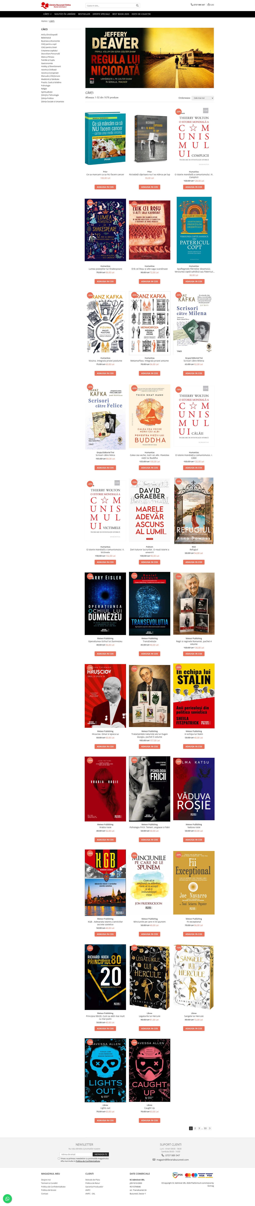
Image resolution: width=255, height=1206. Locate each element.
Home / (45, 21)
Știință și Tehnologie (50, 95)
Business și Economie (50, 41)
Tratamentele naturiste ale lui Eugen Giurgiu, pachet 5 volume (149, 735)
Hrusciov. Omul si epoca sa (105, 734)
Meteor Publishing (105, 638)
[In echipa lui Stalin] (194, 695)
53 (205, 1128)
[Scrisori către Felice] (105, 416)
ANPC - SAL (90, 1193)
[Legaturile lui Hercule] (149, 977)
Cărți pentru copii (48, 44)
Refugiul (194, 549)
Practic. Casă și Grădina (51, 82)
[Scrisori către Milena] (194, 323)
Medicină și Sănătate (50, 79)
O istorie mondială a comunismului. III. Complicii (194, 176)
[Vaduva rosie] (194, 789)
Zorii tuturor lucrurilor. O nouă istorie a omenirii (149, 551)
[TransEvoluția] (149, 604)
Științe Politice (47, 98)
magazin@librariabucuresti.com (172, 1159)
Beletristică (46, 37)
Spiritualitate (46, 92)
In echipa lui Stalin (194, 734)
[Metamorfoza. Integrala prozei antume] (149, 323)
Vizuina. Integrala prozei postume (105, 360)
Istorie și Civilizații (49, 69)
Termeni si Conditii (49, 1183)
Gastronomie (47, 63)
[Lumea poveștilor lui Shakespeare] (105, 230)
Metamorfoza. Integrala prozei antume (149, 360)
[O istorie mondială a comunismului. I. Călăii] (194, 416)
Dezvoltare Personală (50, 53)
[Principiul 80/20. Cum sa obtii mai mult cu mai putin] (105, 977)
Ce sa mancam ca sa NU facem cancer (105, 174)
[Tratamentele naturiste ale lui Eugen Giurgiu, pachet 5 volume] (149, 696)
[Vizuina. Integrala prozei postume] (105, 323)
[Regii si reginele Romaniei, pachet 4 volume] (194, 604)
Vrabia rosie (105, 827)
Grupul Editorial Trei (194, 358)
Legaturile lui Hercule (149, 1016)
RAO (194, 546)
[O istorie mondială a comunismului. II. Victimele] (105, 510)
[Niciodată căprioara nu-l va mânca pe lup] (149, 138)
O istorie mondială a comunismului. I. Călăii (193, 456)
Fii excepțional (194, 921)
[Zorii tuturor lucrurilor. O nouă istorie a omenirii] (149, 510)
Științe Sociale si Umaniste (52, 101)
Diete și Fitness (47, 57)
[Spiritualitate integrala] (149, 58)
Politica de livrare (48, 1190)
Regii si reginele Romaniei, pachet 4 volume (194, 642)
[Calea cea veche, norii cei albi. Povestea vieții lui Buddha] (149, 416)
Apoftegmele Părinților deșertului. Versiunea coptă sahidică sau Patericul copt (194, 270)
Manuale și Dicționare (50, 76)
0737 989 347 (172, 1155)
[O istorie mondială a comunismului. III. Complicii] (194, 138)
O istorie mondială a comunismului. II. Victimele (105, 551)
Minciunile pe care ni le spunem (150, 921)
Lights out (105, 1108)
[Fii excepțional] (194, 883)
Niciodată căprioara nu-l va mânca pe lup (149, 174)
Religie (44, 88)
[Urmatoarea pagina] (210, 1128)
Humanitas (194, 171)
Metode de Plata (92, 1179)
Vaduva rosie (194, 827)
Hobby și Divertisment (51, 66)
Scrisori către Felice (105, 455)
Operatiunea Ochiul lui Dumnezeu (105, 641)
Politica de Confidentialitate (88, 1161)
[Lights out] (105, 1070)
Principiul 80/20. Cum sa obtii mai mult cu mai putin (105, 1017)
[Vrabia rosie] (105, 789)
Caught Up (149, 1108)
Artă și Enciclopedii (49, 34)
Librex (149, 1013)
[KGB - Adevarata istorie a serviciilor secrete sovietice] (105, 883)
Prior (105, 171)
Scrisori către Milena (194, 360)
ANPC (87, 1190)
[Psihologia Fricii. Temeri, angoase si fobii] (149, 789)
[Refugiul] (194, 510)
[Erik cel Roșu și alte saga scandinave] (149, 230)
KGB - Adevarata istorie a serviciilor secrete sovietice (105, 923)
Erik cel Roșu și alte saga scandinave (150, 268)
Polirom (149, 546)
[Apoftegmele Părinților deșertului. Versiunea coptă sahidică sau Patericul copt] (194, 230)
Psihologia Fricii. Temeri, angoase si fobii (150, 827)
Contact (44, 1193)
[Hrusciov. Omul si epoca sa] (105, 696)
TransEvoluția (149, 641)
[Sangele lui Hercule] (194, 977)
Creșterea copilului (49, 50)
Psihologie (45, 85)
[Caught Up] (149, 1070)
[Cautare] (137, 5)
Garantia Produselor (94, 1186)
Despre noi (46, 1179)
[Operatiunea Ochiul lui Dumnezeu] (105, 603)
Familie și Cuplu (48, 60)
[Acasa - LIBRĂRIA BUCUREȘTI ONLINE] (56, 5)
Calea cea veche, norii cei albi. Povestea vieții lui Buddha (149, 456)
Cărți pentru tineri (49, 47)
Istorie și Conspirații (49, 73)
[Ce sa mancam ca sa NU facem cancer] (105, 138)
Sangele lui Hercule (193, 1016)
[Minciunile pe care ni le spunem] (149, 883)
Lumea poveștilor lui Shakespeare (105, 268)
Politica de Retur (92, 1183)
